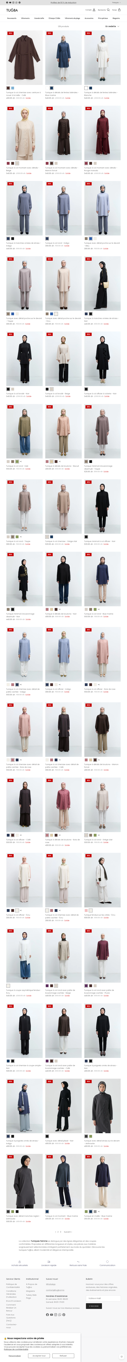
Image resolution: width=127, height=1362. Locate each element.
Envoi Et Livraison (13, 1301)
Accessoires (89, 18)
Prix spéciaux (103, 18)
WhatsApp (51, 1284)
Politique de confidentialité (16, 1349)
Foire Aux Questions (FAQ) (11, 1317)
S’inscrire (94, 1306)
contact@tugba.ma (55, 1290)
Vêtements (25, 18)
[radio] (8, 88)
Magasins (116, 18)
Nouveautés (11, 18)
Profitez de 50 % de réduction (63, 2)
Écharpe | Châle (54, 18)
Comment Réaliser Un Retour (11, 1307)
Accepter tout (39, 1355)
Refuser (63, 1355)
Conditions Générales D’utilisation (11, 1294)
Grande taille (39, 18)
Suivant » (68, 1232)
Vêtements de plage (72, 18)
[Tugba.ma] (12, 10)
